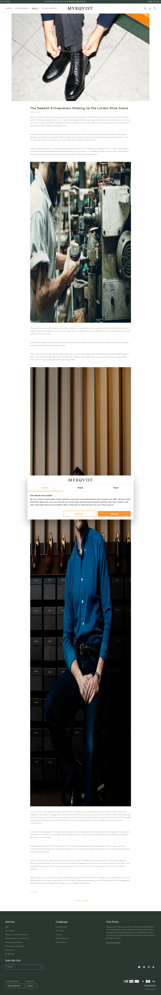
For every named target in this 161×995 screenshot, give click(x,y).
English (30, 986)
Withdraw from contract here (17, 939)
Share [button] (35, 892)
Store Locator (61, 927)
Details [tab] (80, 488)
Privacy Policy (61, 942)
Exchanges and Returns (14, 946)
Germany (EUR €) (14, 986)
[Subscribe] (41, 966)
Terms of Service (62, 939)
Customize (78, 514)
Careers (59, 935)
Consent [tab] (45, 488)
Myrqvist (153, 989)
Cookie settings (150, 985)
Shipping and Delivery (14, 942)
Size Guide (9, 931)
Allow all (114, 514)
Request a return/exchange (16, 935)
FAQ (6, 927)
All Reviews (9, 954)
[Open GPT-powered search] (145, 8)
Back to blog (82, 900)
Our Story (60, 931)
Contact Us (9, 950)
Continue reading (113, 942)
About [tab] (115, 488)
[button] (9, 9)
